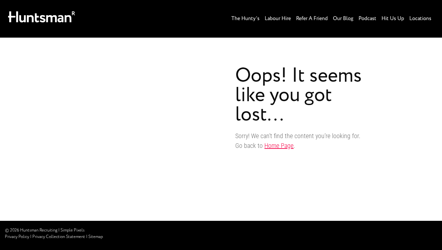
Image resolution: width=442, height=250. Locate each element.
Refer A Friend (312, 18)
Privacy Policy (17, 237)
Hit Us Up (392, 18)
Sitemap (95, 237)
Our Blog (343, 18)
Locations (420, 18)
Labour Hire (278, 18)
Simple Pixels (72, 230)
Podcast (367, 18)
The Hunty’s (245, 18)
